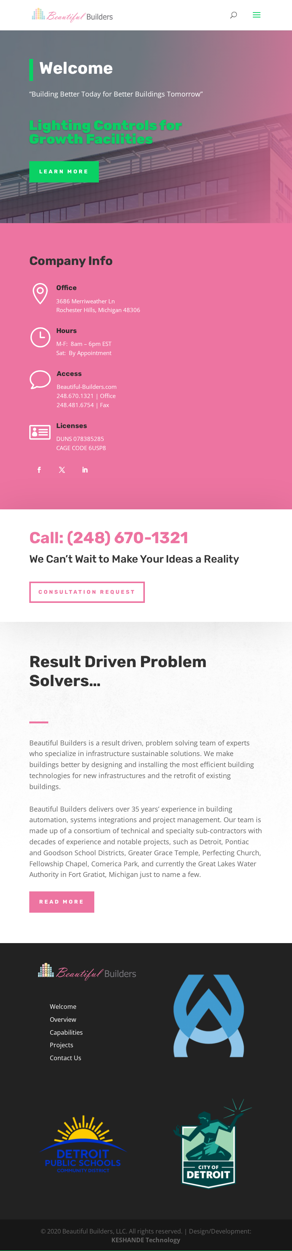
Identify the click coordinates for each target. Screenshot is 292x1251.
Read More (61, 902)
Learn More (64, 171)
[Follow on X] (62, 470)
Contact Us (65, 1058)
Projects (61, 1045)
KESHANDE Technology (145, 1240)
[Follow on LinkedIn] (85, 470)
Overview (63, 1019)
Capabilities (66, 1032)
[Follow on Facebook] (39, 470)
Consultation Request (87, 592)
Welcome (63, 1006)
